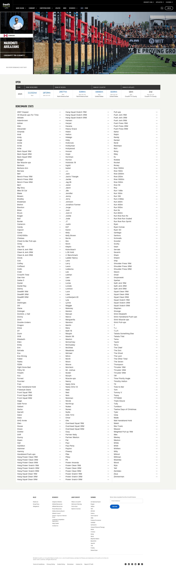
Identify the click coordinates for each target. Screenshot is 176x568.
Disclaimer (70, 564)
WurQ (92, 536)
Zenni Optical (94, 515)
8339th (114, 92)
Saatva (92, 513)
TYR (92, 545)
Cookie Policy (61, 564)
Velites (92, 506)
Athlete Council (56, 513)
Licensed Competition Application (58, 520)
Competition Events (45, 8)
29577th (63, 92)
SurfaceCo (94, 525)
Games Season (20, 8)
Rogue (92, 504)
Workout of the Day (77, 504)
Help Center (55, 523)
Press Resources (57, 508)
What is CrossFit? (76, 501)
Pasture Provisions (96, 520)
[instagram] (132, 564)
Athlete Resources (57, 504)
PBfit (92, 518)
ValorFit (93, 543)
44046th (99, 92)
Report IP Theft (88, 564)
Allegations (36, 506)
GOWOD (93, 522)
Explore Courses (76, 508)
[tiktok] (142, 564)
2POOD (93, 511)
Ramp (92, 534)
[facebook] (125, 564)
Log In (169, 8)
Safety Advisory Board (58, 511)
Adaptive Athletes (57, 501)
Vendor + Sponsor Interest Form (59, 516)
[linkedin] (139, 564)
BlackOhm (93, 541)
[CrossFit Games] (6, 6)
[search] (162, 8)
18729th (47, 93)
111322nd (32, 93)
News (64, 8)
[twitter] (129, 564)
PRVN (92, 529)
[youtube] (135, 564)
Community (32, 8)
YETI (92, 508)
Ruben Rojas (94, 550)
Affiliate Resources (57, 506)
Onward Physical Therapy (98, 527)
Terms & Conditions (38, 564)
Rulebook (35, 501)
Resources (72, 8)
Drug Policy (36, 504)
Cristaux (93, 531)
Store (84, 8)
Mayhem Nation (95, 538)
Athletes (57, 8)
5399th (82, 92)
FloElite (93, 548)
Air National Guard (95, 501)
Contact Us (55, 525)
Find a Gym (74, 506)
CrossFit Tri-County (14, 55)
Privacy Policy (51, 564)
